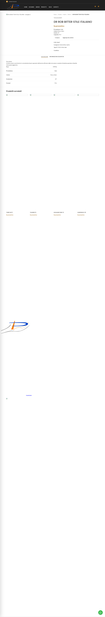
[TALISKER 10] (40, 152)
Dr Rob (62, 47)
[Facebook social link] (95, 2)
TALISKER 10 (33, 212)
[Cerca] (91, 7)
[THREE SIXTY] (17, 152)
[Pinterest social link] (65, 50)
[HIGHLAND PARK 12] (64, 152)
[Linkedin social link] (68, 50)
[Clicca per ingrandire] (9, 12)
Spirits (64, 14)
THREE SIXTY (9, 212)
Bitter (69, 14)
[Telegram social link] (71, 50)
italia (65, 47)
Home (55, 14)
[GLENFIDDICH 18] (88, 152)
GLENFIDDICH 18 (81, 212)
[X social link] (63, 50)
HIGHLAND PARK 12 (59, 212)
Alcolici (60, 14)
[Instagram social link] (97, 2)
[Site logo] (13, 7)
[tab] (44, 56)
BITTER (58, 47)
